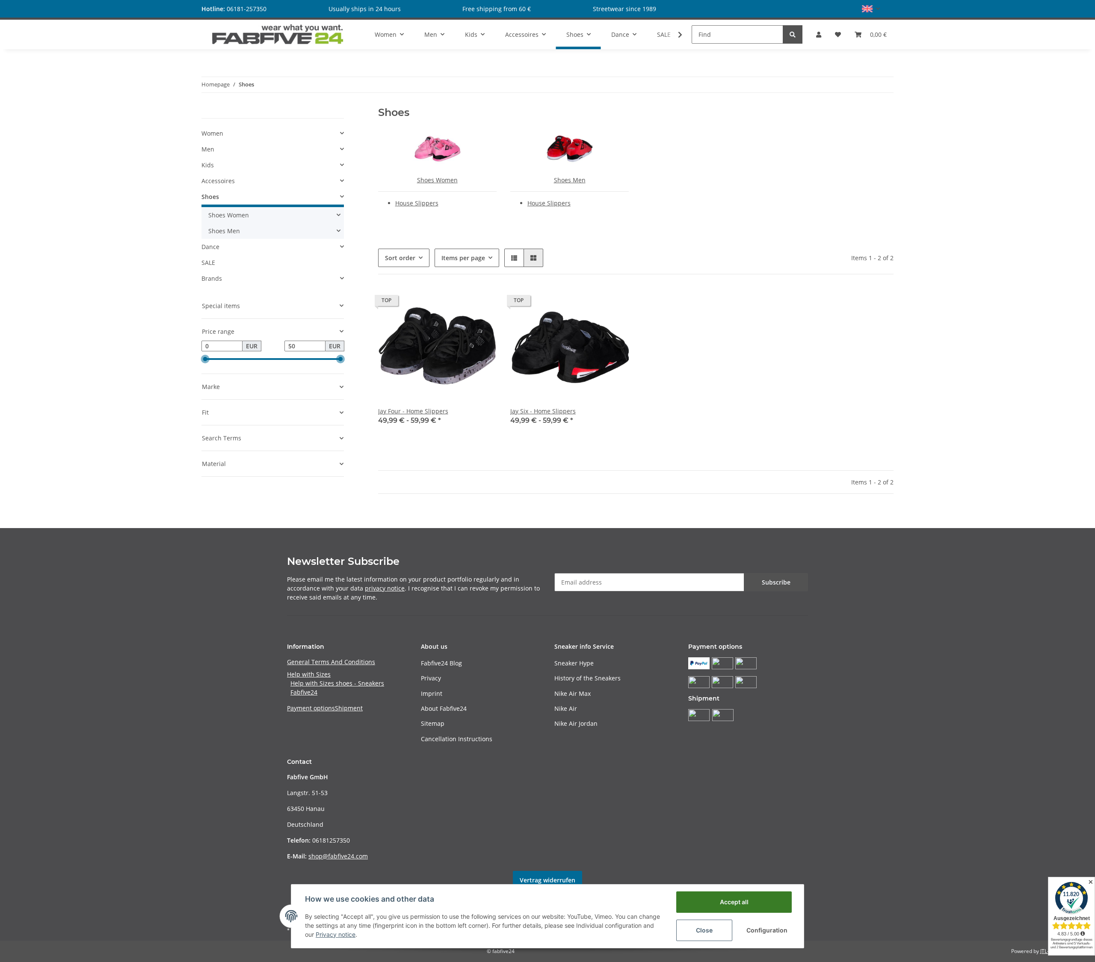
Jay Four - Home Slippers (413, 411)
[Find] (792, 34)
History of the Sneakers (587, 678)
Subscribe (776, 582)
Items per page (463, 258)
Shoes (210, 197)
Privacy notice (335, 934)
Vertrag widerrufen (547, 880)
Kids (207, 165)
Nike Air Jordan (576, 723)
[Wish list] (838, 34)
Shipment (349, 708)
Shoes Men (570, 180)
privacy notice (385, 588)
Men (207, 149)
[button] (871, 9)
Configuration (766, 930)
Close (704, 930)
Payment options (311, 708)
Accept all (734, 902)
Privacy (431, 678)
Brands (211, 278)
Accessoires (218, 181)
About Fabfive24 (444, 708)
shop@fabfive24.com (338, 856)
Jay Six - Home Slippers (543, 411)
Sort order (400, 258)
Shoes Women (437, 180)
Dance (210, 247)
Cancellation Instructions (456, 739)
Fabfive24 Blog (441, 663)
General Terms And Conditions (331, 662)
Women (212, 133)
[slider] (205, 359)
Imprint (431, 693)
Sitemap (432, 723)
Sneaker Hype (574, 663)
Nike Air (565, 708)
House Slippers (416, 203)
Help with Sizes (309, 674)
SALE (208, 262)
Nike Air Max (572, 693)
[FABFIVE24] (278, 34)
